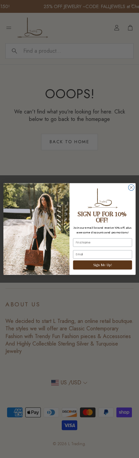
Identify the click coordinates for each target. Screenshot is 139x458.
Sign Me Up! (102, 265)
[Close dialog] (131, 187)
